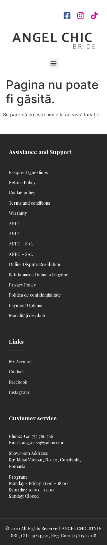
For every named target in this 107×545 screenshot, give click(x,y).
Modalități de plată (27, 315)
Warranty (18, 213)
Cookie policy (22, 192)
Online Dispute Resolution (34, 264)
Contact (16, 372)
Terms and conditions (29, 203)
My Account (20, 361)
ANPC (15, 223)
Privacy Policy (22, 285)
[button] (54, 63)
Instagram (19, 392)
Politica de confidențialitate (35, 295)
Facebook (18, 382)
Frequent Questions (28, 172)
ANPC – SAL (21, 244)
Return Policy (22, 182)
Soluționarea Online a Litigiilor (38, 275)
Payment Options (25, 305)
